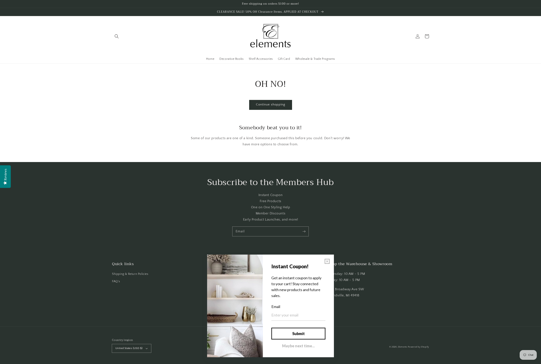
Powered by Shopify (418, 347)
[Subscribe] (304, 231)
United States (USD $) (128, 348)
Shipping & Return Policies (130, 274)
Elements (402, 347)
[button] (116, 36)
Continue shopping (270, 104)
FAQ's (116, 281)
